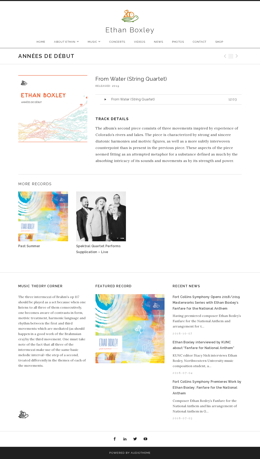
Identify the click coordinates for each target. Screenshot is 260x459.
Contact (199, 41)
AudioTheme (141, 452)
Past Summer (29, 246)
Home (41, 41)
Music (96, 42)
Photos (178, 41)
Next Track (237, 56)
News (158, 41)
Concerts (117, 41)
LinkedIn (125, 439)
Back (231, 56)
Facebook (114, 439)
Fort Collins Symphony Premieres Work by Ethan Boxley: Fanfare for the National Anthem (207, 387)
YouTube (145, 439)
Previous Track (224, 56)
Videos (139, 41)
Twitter (135, 439)
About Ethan (68, 42)
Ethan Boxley (130, 30)
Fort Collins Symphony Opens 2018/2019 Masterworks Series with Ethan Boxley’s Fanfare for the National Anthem (206, 302)
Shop (219, 41)
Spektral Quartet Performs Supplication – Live (98, 249)
